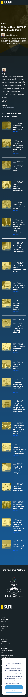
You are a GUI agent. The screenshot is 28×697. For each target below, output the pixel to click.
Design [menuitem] (2, 628)
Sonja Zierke (9, 34)
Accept (14, 687)
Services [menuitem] (3, 613)
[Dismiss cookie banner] (22, 661)
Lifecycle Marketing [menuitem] (5, 624)
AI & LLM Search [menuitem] (5, 621)
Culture (3, 24)
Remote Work (10, 107)
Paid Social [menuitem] (3, 617)
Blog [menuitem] (2, 637)
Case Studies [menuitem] (4, 639)
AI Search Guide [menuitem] (5, 648)
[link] (6, 2)
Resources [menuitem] (4, 635)
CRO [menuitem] (2, 631)
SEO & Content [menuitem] (4, 619)
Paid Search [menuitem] (4, 615)
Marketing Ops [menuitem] (4, 626)
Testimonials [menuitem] (4, 641)
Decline (14, 690)
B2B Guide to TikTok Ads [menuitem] (7, 655)
